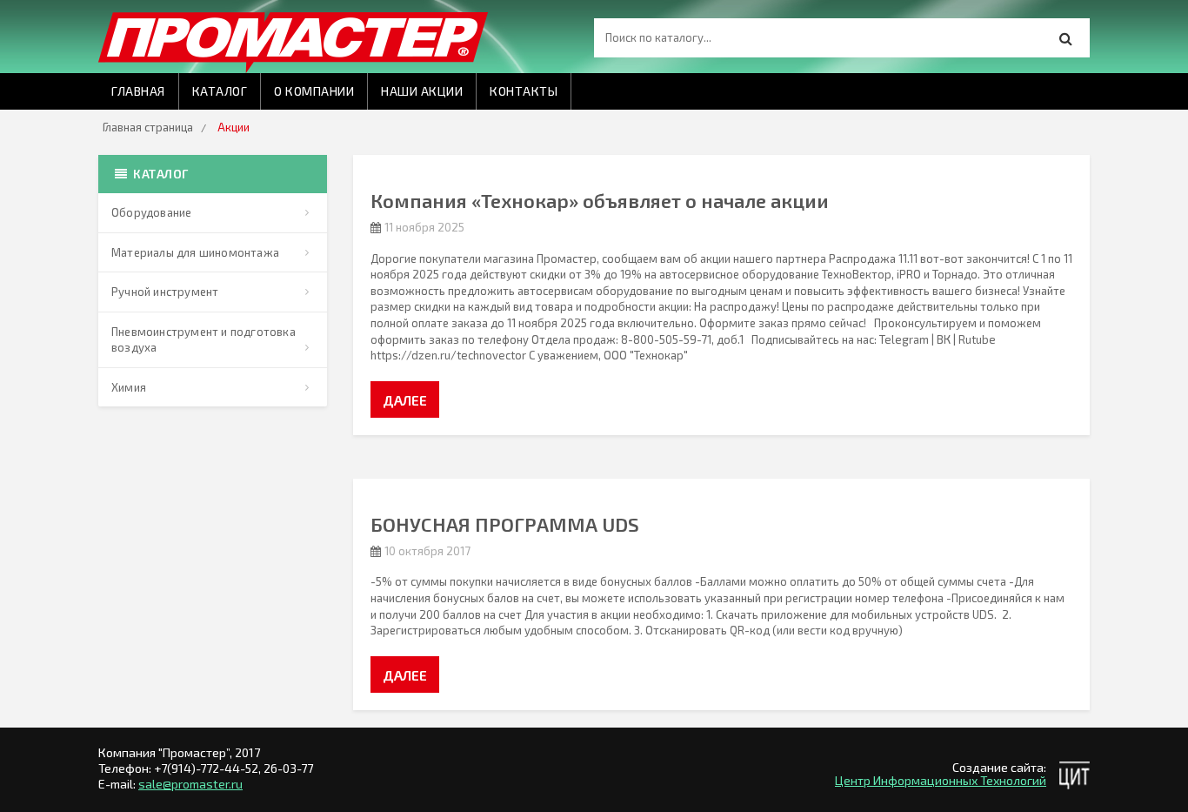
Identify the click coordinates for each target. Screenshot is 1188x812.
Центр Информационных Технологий (940, 780)
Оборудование (151, 212)
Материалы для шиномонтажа (195, 252)
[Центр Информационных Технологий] (1074, 775)
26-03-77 (288, 768)
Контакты (523, 91)
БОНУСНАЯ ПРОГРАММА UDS (504, 524)
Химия (128, 387)
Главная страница (148, 127)
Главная (138, 91)
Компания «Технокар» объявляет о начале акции (599, 200)
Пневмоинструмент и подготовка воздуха (203, 340)
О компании (314, 91)
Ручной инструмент (164, 292)
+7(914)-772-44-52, (209, 768)
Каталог (220, 91)
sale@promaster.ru (190, 783)
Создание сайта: (999, 767)
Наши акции (422, 91)
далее (405, 400)
